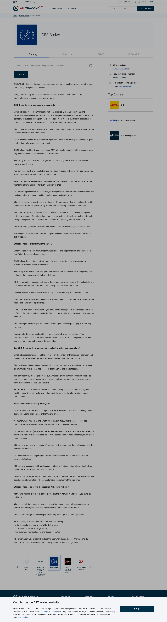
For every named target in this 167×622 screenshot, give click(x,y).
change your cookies (51, 611)
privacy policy (22, 617)
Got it (137, 609)
